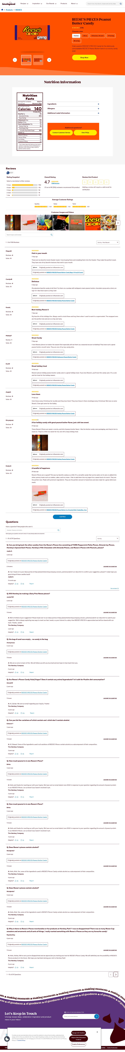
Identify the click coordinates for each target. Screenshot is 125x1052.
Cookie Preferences (112, 1047)
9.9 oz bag (111, 36)
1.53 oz (85, 36)
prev (15, 60)
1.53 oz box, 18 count (97, 36)
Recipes (23, 4)
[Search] (121, 4)
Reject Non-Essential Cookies (79, 1038)
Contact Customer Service (61, 133)
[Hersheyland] (2, 9)
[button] (7, 1039)
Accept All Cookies (78, 1033)
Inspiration (36, 4)
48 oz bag (76, 41)
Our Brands (50, 4)
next (49, 60)
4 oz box (76, 36)
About (73, 4)
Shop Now (84, 58)
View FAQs (85, 133)
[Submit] (121, 4)
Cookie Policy (21, 1040)
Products (64, 4)
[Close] (97, 1032)
